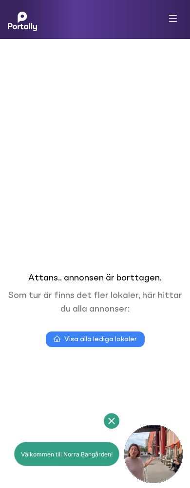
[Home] (22, 19)
